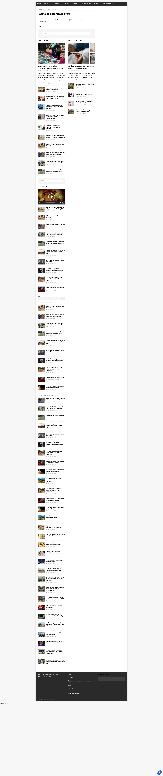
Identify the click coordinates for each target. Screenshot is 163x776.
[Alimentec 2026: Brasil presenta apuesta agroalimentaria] (41, 544)
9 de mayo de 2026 (51, 617)
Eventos (57, 4)
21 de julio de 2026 (51, 110)
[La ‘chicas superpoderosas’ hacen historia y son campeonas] (41, 480)
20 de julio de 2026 (51, 120)
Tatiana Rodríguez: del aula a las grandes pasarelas (55, 386)
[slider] (50, 202)
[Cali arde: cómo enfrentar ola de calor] (41, 145)
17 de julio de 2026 (51, 139)
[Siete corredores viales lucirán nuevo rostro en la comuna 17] (41, 171)
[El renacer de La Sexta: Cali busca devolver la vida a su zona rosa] (41, 279)
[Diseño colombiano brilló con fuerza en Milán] (41, 634)
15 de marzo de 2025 (74, 70)
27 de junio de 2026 (51, 255)
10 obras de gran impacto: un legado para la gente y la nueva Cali (55, 624)
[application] (51, 196)
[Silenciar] (60, 203)
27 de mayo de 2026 (51, 538)
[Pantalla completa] (63, 203)
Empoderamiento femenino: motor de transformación (84, 102)
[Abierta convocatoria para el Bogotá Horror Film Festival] (71, 94)
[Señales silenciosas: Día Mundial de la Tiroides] (41, 553)
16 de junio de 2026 (51, 282)
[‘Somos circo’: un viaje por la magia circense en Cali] (71, 111)
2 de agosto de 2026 (51, 91)
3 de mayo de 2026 (51, 645)
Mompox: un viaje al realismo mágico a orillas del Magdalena (55, 136)
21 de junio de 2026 (51, 272)
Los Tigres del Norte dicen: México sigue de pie (54, 88)
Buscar (40, 296)
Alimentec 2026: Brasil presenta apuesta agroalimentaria (55, 543)
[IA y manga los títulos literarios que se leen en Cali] (52, 53)
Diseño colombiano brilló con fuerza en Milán (54, 633)
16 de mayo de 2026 (51, 592)
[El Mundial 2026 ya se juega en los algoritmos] (41, 561)
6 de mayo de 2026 (51, 636)
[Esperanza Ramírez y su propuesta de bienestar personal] (41, 127)
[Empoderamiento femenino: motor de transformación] (71, 103)
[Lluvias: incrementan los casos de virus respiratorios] (81, 53)
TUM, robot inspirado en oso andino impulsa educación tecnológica (54, 651)
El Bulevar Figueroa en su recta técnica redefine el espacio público (55, 251)
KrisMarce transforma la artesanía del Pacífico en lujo (55, 615)
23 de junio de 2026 (51, 263)
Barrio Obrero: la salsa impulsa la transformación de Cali (55, 153)
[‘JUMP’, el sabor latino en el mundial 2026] (41, 607)
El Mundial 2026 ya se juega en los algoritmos (55, 560)
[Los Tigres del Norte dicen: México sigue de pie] (41, 89)
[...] (49, 83)
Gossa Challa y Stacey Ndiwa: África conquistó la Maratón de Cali (55, 661)
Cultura (75, 4)
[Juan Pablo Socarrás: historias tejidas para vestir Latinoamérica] (41, 116)
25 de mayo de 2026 (51, 555)
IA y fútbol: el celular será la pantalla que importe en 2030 (55, 597)
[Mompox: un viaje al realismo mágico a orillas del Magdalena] (41, 137)
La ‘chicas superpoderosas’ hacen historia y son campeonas (54, 479)
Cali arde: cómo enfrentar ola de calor (55, 144)
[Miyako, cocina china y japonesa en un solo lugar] (41, 527)
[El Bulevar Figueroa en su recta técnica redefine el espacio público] (41, 251)
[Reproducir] (40, 203)
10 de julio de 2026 (51, 156)
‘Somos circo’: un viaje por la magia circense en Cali (84, 110)
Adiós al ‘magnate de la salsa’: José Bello (55, 260)
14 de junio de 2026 (51, 389)
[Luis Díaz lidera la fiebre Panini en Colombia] (41, 536)
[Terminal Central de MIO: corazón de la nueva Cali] (41, 570)
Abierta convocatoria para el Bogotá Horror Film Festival (84, 93)
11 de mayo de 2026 (51, 600)
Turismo (66, 4)
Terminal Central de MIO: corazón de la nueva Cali (53, 569)
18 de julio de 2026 (51, 130)
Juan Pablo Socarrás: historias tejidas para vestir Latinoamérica (55, 116)
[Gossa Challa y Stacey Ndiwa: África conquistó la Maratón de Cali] (41, 661)
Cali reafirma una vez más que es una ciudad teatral (55, 288)
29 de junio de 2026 (51, 173)
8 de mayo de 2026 (51, 628)
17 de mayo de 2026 (51, 582)
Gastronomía (86, 4)
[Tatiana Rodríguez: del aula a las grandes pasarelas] (41, 387)
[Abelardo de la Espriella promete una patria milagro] (41, 270)
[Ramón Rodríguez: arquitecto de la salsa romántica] (41, 643)
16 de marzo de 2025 (81, 96)
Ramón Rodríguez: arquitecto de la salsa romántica (55, 642)
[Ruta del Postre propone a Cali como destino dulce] (41, 98)
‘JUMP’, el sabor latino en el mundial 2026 (54, 606)
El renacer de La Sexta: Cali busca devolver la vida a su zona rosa (54, 278)
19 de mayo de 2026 (51, 572)
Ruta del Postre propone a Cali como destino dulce (55, 97)
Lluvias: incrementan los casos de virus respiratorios (81, 67)
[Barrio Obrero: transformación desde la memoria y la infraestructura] (41, 589)
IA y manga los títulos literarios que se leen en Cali (50, 67)
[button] (51, 196)
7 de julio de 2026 (51, 164)
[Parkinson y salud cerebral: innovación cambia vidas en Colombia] (41, 106)
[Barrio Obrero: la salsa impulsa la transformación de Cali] (41, 154)
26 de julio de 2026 (51, 100)
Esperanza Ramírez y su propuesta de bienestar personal (53, 127)
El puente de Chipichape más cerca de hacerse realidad (55, 162)
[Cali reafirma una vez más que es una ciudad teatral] (41, 289)
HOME (39, 4)
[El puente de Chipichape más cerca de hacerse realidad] (41, 163)
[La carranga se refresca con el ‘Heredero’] (71, 86)
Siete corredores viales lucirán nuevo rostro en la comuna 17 (55, 170)
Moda (96, 4)
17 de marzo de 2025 (81, 113)
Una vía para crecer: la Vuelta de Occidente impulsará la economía (55, 578)
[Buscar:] (66, 33)
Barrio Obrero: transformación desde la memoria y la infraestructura (55, 588)
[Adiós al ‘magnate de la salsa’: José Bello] (41, 261)
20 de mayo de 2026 (51, 563)
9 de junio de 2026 (51, 483)
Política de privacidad (109, 4)
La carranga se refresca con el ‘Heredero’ (85, 85)
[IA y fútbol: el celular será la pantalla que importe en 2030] (41, 599)
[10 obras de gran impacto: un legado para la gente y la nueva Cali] (41, 624)
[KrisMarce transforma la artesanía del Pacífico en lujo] (41, 616)
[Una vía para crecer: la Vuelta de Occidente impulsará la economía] (41, 579)
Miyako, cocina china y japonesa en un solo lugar (54, 526)
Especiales (47, 4)
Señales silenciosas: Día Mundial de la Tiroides (53, 552)
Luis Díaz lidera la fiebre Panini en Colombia (55, 535)
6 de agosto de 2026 (44, 70)
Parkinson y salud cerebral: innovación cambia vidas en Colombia (54, 106)
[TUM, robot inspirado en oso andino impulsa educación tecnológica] (41, 651)
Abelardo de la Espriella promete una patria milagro (54, 269)
